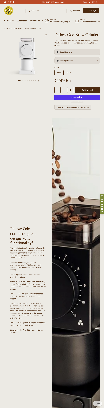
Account (76, 11)
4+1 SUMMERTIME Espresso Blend (52, 2)
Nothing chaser (16, 28)
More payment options (77, 102)
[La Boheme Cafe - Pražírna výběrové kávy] (8, 10)
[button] (91, 10)
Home (6, 28)
